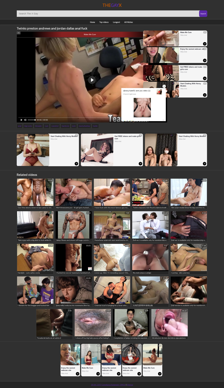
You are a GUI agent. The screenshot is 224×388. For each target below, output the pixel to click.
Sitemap (130, 385)
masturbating (84, 126)
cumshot (55, 126)
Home (92, 22)
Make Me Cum (90, 34)
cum (46, 126)
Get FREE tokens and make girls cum (191, 68)
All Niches (128, 22)
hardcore (65, 126)
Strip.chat (183, 35)
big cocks (28, 126)
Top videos (104, 22)
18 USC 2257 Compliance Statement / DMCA (108, 385)
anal (19, 126)
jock (74, 126)
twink (95, 126)
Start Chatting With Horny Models (190, 85)
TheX (112, 5)
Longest (116, 22)
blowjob (38, 126)
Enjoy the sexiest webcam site (192, 49)
